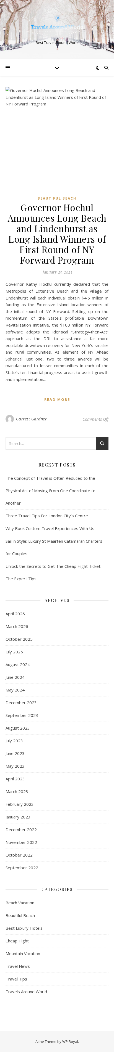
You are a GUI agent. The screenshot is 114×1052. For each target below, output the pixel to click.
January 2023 (18, 817)
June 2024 (15, 677)
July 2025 (14, 651)
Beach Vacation (20, 902)
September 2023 (22, 715)
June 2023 (15, 753)
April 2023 (15, 778)
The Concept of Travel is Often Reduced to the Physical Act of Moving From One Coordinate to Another (50, 490)
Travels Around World (26, 991)
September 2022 (22, 867)
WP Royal (70, 1041)
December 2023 (21, 702)
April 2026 (15, 613)
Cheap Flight (17, 941)
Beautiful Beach (57, 198)
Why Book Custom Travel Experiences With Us (50, 528)
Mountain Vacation (23, 953)
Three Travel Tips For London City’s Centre (47, 515)
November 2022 (21, 842)
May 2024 (15, 690)
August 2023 (18, 728)
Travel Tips (16, 979)
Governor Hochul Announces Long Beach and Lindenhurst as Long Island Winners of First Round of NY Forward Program (57, 233)
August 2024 (18, 664)
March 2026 (17, 626)
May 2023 (15, 766)
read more (57, 399)
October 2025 (19, 639)
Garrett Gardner (31, 419)
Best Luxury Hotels (24, 928)
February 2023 (20, 804)
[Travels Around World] (57, 25)
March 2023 (17, 791)
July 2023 (14, 740)
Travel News (18, 966)
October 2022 (19, 855)
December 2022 (21, 829)
